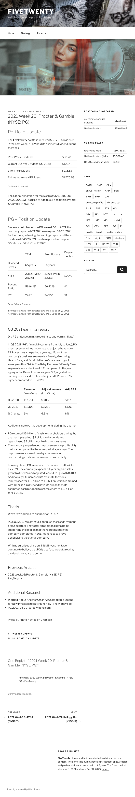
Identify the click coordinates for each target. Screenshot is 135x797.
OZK (96, 226)
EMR (88, 208)
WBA (113, 250)
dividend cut (113, 202)
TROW (105, 244)
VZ (104, 250)
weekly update (23, 634)
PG (14, 638)
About (40, 33)
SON (108, 238)
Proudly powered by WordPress (23, 789)
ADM (99, 184)
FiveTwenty (31, 11)
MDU (106, 220)
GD (115, 208)
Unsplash (46, 619)
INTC (105, 214)
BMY (97, 196)
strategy (119, 238)
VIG (88, 250)
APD (107, 190)
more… (105, 769)
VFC (115, 244)
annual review (93, 190)
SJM (88, 238)
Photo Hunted (28, 619)
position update (28, 638)
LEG (88, 220)
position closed (94, 232)
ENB (97, 208)
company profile (94, 202)
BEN (116, 190)
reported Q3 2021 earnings (36, 231)
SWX (89, 244)
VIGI (96, 250)
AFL (109, 184)
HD (96, 214)
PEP (106, 226)
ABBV (89, 184)
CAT (107, 196)
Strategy (25, 33)
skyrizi (98, 238)
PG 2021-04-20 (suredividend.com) (30, 607)
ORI (88, 226)
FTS (107, 208)
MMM (116, 220)
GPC (88, 214)
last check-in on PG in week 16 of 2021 (43, 227)
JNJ (114, 214)
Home (11, 33)
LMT (96, 220)
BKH (88, 196)
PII (121, 226)
